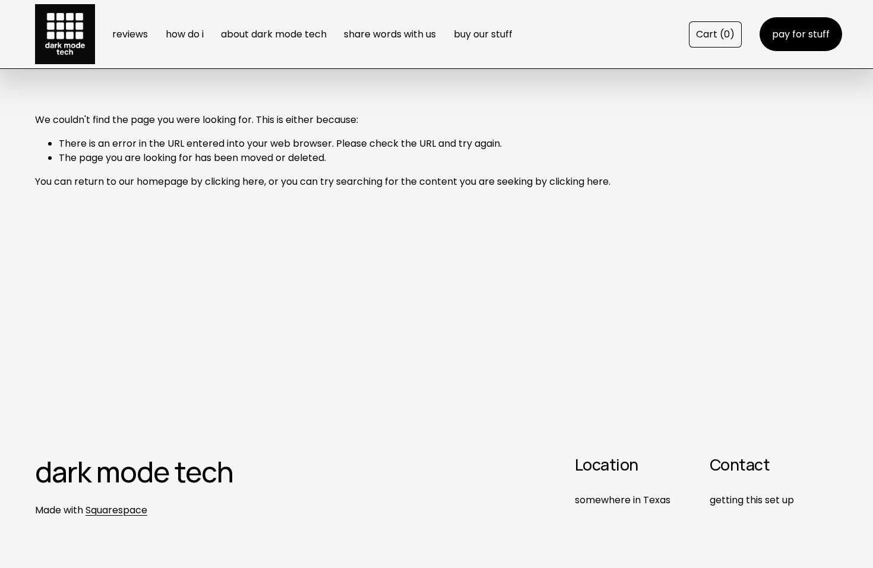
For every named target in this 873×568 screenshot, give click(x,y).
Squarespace (116, 510)
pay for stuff (801, 34)
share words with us (390, 34)
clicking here (234, 181)
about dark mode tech (274, 34)
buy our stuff (483, 34)
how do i (185, 34)
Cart (715, 34)
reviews (130, 34)
